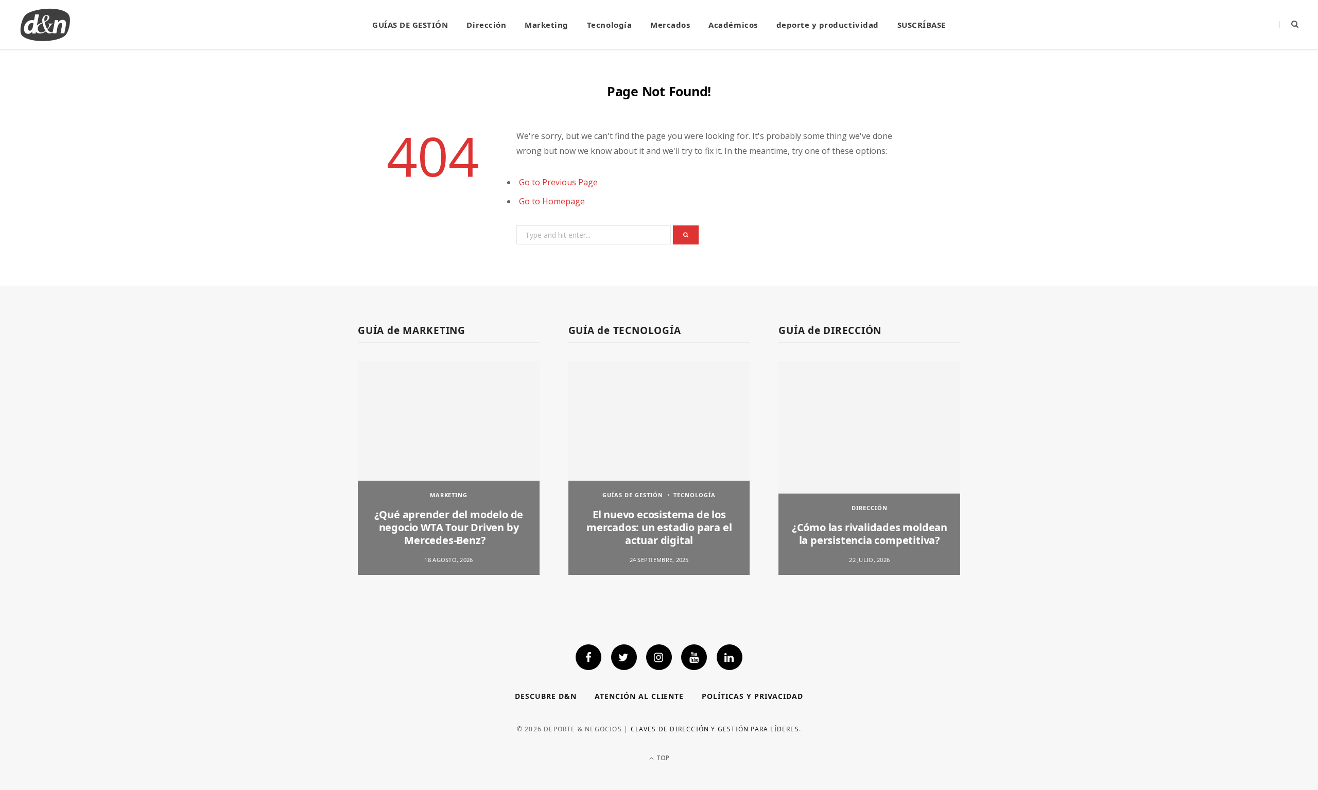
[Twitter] (624, 657)
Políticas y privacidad (752, 696)
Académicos (732, 25)
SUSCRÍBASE (921, 25)
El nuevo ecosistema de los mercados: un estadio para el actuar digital (659, 527)
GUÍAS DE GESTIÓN (410, 25)
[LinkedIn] (729, 657)
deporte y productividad (827, 25)
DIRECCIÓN (870, 508)
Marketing (546, 25)
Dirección (486, 25)
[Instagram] (659, 657)
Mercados (670, 25)
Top (662, 757)
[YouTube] (694, 657)
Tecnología (609, 25)
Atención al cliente (639, 696)
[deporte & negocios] (45, 24)
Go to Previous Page (558, 182)
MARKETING (449, 495)
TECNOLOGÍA (694, 495)
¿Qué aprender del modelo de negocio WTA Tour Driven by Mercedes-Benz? (449, 527)
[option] (449, 467)
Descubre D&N (546, 696)
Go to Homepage (552, 201)
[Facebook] (588, 657)
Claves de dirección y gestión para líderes (715, 729)
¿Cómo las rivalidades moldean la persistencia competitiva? (869, 533)
